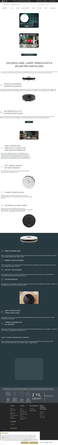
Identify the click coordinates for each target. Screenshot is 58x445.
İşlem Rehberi (32, 408)
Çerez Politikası (42, 416)
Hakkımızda (12, 408)
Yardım (21, 408)
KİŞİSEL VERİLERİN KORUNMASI (43, 407)
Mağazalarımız (12, 418)
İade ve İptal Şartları (23, 412)
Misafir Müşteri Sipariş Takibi (23, 415)
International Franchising (14, 415)
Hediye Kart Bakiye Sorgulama (23, 419)
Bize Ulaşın (12, 416)
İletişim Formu (22, 416)
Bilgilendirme (42, 411)
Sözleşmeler (42, 413)
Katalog (11, 411)
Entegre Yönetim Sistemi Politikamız (33, 410)
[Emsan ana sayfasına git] (13, 428)
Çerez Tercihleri (42, 417)
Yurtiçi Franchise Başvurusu (13, 413)
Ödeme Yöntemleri (23, 411)
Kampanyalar (12, 424)
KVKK (41, 414)
